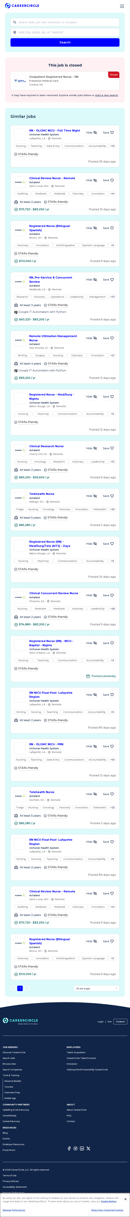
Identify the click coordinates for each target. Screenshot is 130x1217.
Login (101, 1021)
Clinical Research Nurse (46, 446)
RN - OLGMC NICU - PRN (46, 744)
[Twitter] (88, 1149)
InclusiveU (72, 1064)
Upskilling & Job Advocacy (16, 1110)
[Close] (125, 1199)
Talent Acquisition (76, 1052)
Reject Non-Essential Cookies (107, 1210)
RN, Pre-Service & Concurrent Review (50, 279)
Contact (120, 1021)
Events (6, 1138)
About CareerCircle (76, 1110)
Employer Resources (13, 1144)
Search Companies (12, 1069)
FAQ (69, 1115)
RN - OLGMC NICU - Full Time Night (54, 130)
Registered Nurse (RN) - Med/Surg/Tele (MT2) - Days (49, 544)
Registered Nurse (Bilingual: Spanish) (49, 228)
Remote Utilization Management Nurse (53, 338)
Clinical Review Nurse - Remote (52, 178)
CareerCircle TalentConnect (81, 1058)
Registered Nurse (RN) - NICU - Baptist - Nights (51, 643)
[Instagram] (75, 1149)
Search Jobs (9, 1058)
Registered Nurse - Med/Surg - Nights (51, 396)
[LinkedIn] (82, 1149)
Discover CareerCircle (14, 1052)
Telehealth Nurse (41, 494)
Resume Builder (13, 1081)
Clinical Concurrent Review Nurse (53, 593)
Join (109, 1021)
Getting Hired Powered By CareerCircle (87, 1069)
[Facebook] (69, 1149)
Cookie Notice (108, 1201)
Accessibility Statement (15, 1187)
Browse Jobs (9, 1064)
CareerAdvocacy (11, 1121)
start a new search (106, 95)
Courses (9, 1087)
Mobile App (10, 1098)
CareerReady (9, 1115)
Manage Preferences (14, 1192)
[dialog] (65, 1205)
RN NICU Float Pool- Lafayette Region (50, 695)
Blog (5, 1133)
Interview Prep (12, 1092)
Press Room (9, 1150)
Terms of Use (9, 1175)
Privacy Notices (11, 1181)
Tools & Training (11, 1075)
